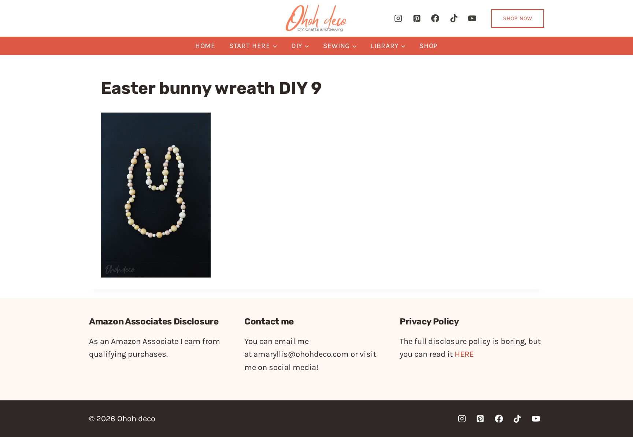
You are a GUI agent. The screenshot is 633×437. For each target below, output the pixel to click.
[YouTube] (472, 18)
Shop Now (517, 18)
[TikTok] (454, 18)
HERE (464, 354)
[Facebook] (435, 18)
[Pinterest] (417, 18)
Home (205, 46)
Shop (428, 46)
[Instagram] (398, 18)
